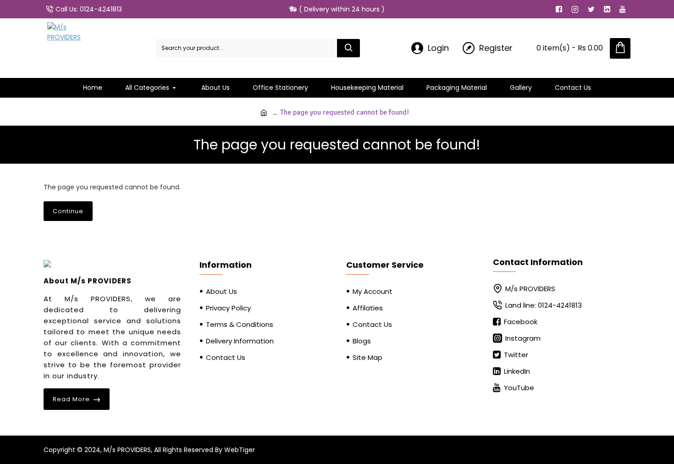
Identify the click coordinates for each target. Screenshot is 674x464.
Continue (68, 211)
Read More (71, 399)
